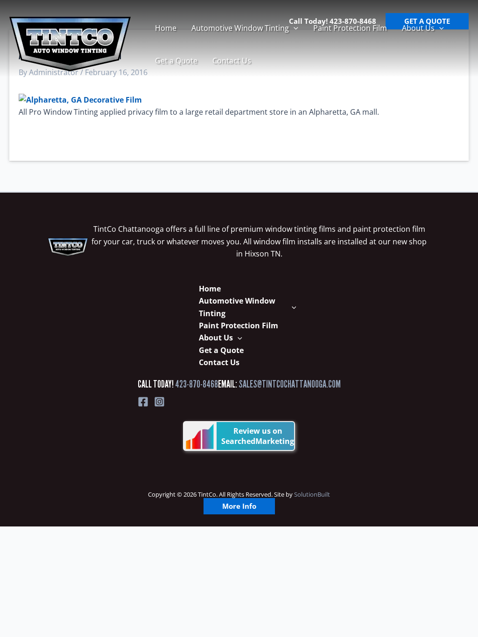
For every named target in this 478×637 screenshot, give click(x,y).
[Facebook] (143, 401)
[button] (293, 28)
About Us (418, 28)
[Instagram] (159, 401)
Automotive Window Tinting (240, 28)
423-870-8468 (196, 384)
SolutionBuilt (312, 494)
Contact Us (231, 60)
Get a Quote (176, 60)
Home (165, 28)
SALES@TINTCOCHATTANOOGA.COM (290, 384)
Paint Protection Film (350, 28)
